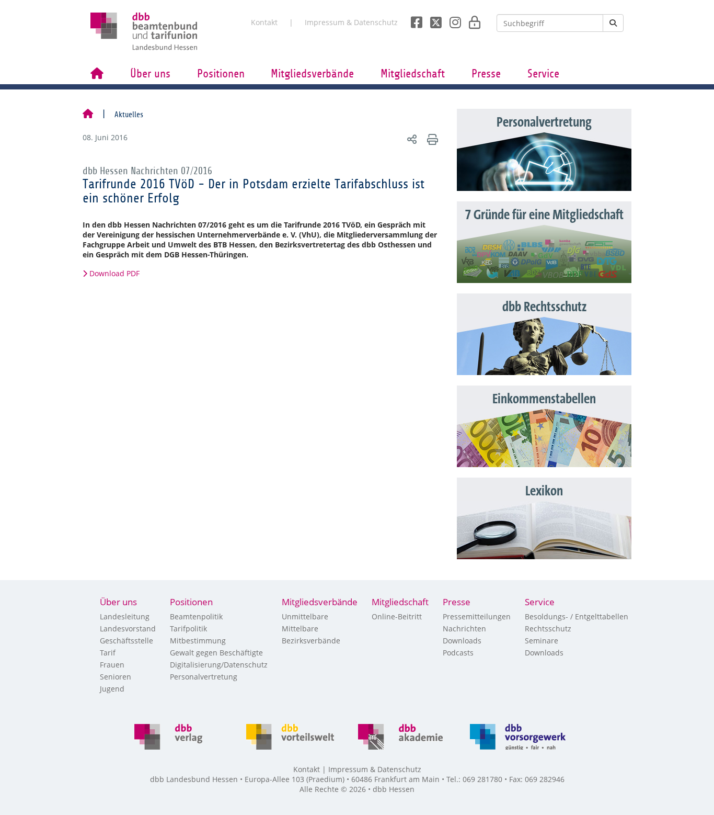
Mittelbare (300, 628)
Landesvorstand (128, 628)
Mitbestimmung (198, 641)
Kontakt (264, 22)
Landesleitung (124, 616)
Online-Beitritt (397, 616)
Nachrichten (464, 628)
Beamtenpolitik (196, 616)
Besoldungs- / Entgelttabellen (576, 616)
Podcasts (458, 653)
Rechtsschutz (548, 628)
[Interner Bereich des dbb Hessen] (471, 19)
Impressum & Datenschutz (351, 22)
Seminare (541, 641)
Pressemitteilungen (477, 616)
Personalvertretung (203, 677)
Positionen (221, 73)
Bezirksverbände (311, 641)
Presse (486, 73)
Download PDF (114, 273)
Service (543, 73)
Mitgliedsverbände (312, 73)
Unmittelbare (305, 616)
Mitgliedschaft (413, 73)
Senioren (115, 677)
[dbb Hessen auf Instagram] (451, 19)
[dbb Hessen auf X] (432, 19)
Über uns (150, 73)
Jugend (112, 689)
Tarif (108, 653)
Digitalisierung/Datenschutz (219, 665)
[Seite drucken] (431, 139)
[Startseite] (88, 114)
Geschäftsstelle (126, 641)
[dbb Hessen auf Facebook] (412, 19)
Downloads (462, 641)
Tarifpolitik (188, 628)
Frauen (112, 665)
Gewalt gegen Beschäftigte (216, 653)
